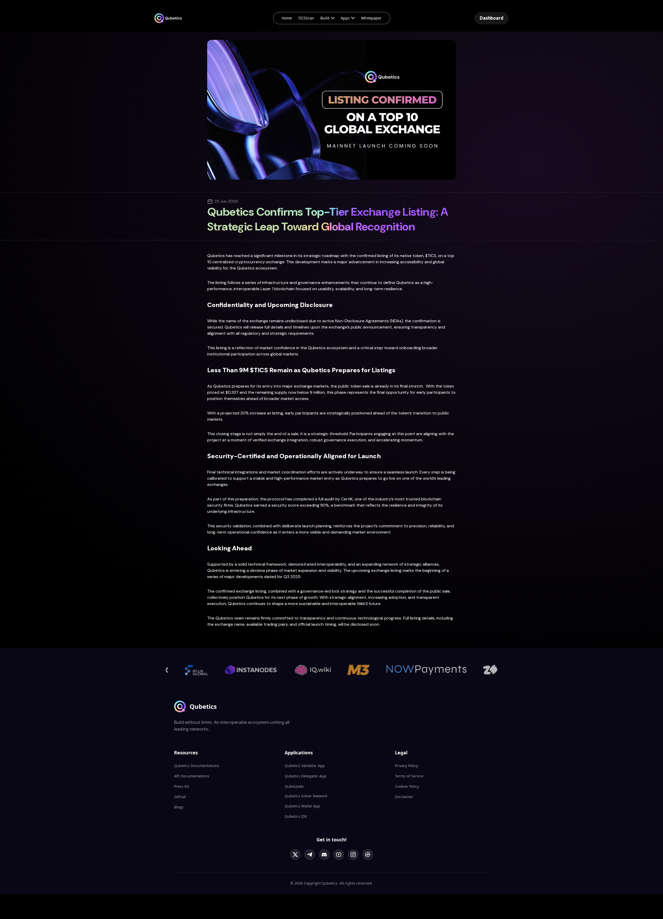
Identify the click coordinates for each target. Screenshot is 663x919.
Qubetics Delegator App (305, 776)
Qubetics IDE (296, 816)
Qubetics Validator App (305, 765)
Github (180, 796)
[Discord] (324, 854)
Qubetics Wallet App (302, 806)
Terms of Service (409, 776)
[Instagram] (353, 854)
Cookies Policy (407, 786)
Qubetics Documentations (196, 765)
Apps (345, 18)
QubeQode (294, 786)
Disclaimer (404, 796)
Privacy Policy (406, 765)
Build (324, 18)
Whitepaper (371, 18)
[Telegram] (310, 854)
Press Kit (181, 786)
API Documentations (191, 776)
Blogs (179, 807)
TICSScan (306, 18)
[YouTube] (339, 854)
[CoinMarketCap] (368, 854)
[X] (295, 854)
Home (287, 18)
